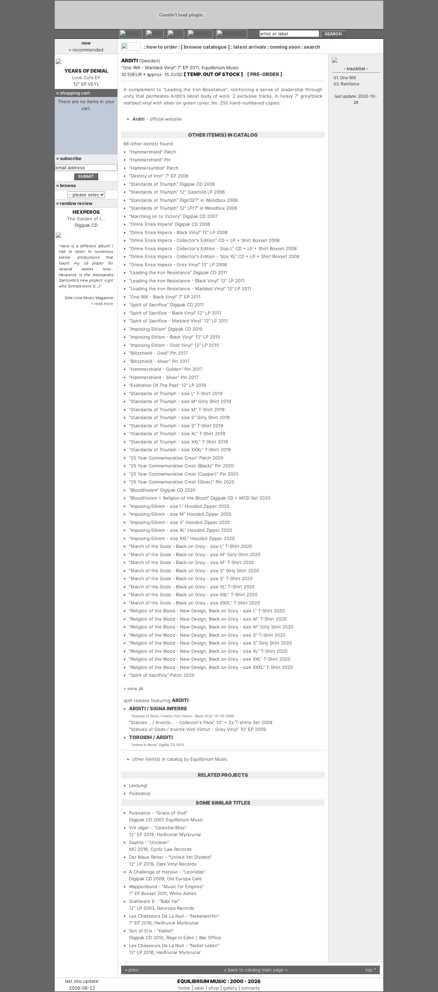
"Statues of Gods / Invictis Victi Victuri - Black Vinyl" (172, 716)
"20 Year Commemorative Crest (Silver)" (171, 482)
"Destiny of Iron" (146, 176)
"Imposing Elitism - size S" (156, 522)
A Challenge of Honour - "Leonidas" (167, 871)
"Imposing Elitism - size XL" (157, 530)
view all (135, 688)
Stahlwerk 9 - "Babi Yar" (154, 901)
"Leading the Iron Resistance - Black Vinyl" (174, 280)
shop (213, 988)
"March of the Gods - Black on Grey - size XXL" (179, 594)
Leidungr (138, 785)
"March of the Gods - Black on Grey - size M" (177, 554)
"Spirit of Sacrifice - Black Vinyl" (162, 313)
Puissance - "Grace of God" (158, 813)
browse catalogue (205, 47)
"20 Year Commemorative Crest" (163, 458)
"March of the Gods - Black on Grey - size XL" (178, 586)
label (199, 988)
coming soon (285, 47)
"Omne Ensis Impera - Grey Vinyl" (164, 264)
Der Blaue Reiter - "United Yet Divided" (170, 857)
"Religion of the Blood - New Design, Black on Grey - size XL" (194, 651)
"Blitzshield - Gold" (149, 353)
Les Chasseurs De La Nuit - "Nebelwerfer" (174, 916)
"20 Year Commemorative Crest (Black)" (171, 465)
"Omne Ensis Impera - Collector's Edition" (173, 240)
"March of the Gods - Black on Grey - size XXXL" (180, 602)
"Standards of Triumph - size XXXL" (166, 449)
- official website (157, 119)
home (184, 988)
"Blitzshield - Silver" (149, 361)
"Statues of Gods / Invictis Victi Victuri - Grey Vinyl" (184, 729)
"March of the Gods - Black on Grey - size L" (176, 546)
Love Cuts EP (86, 77)
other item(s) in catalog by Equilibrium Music (180, 759)
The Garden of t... (86, 218)
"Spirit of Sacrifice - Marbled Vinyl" (166, 320)
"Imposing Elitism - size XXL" (159, 538)
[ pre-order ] (264, 74)
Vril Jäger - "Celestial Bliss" (157, 827)
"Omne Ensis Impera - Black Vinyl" (165, 232)
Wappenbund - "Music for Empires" (166, 886)
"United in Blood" (144, 745)
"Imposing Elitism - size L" (156, 506)
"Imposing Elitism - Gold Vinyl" (161, 345)
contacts (250, 988)
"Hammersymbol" (147, 168)
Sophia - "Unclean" (149, 842)
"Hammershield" (146, 152)
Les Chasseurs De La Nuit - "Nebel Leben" (174, 945)
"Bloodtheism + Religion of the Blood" (169, 498)
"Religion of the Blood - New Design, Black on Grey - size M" (194, 619)
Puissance (140, 793)
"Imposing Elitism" (148, 329)
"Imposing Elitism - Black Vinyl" (161, 337)
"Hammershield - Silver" (154, 377)
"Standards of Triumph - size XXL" (165, 441)
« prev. (132, 969)
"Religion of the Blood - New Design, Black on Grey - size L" (193, 610)
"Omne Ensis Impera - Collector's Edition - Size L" (181, 248)
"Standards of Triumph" (153, 184)
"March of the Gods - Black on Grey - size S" (176, 570)
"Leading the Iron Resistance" (160, 272)
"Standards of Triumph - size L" (162, 393)
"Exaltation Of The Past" (154, 385)
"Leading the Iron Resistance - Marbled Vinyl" (177, 288)
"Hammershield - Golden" (156, 369)
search (312, 47)
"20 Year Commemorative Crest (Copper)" (173, 474)
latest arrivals (249, 47)
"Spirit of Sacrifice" (149, 304)
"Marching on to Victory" (155, 216)
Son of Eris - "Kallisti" (151, 930)
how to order (161, 47)
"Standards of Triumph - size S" (162, 417)
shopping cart (75, 93)
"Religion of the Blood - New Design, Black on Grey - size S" (193, 635)
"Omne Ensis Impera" (151, 224)
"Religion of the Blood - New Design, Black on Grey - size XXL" (195, 659)
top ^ (370, 969)
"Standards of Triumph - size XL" (163, 433)
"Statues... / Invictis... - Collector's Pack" (172, 722)
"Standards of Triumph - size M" (163, 401)
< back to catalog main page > (255, 969)
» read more (102, 303)
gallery (230, 988)
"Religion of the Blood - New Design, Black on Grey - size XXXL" (197, 667)
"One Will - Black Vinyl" (153, 296)
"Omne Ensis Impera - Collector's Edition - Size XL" (183, 256)
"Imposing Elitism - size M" (157, 514)
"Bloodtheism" (144, 490)
